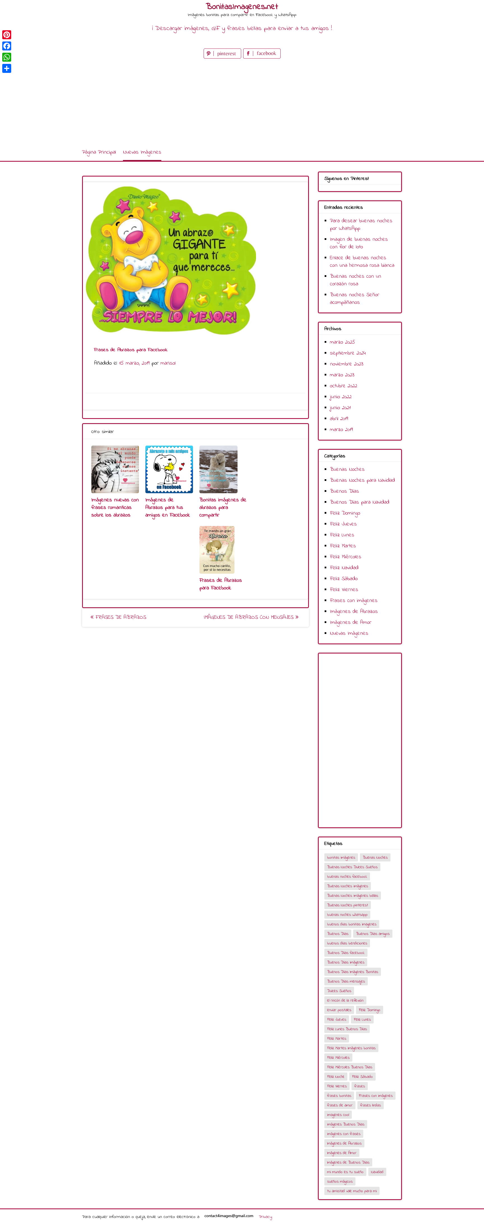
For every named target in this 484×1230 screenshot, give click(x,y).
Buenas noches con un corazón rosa (355, 280)
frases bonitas (339, 1096)
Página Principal (99, 152)
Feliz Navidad (344, 568)
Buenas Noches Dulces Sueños (352, 867)
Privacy (265, 1216)
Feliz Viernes (344, 590)
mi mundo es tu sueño (345, 1172)
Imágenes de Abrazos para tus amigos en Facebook (167, 507)
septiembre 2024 (348, 353)
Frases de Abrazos (120, 617)
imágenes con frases (343, 1134)
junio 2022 (341, 397)
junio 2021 (340, 408)
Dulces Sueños (339, 991)
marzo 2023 (342, 375)
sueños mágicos (340, 1182)
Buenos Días (344, 491)
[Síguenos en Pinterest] (223, 57)
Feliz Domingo (345, 513)
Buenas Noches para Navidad (362, 480)
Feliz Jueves (343, 524)
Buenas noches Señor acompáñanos (354, 298)
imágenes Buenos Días (345, 1124)
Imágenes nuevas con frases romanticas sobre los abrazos (115, 507)
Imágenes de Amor (350, 622)
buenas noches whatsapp (347, 915)
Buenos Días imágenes (345, 962)
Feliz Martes (343, 546)
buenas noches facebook (347, 877)
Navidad (377, 1172)
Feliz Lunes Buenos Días (347, 1029)
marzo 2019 (341, 430)
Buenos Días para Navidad (359, 502)
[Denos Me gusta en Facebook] (262, 57)
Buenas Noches (347, 469)
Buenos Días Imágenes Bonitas (352, 972)
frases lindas (370, 1105)
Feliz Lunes (342, 535)
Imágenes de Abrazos (354, 611)
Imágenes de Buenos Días (348, 1163)
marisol (168, 363)
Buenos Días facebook (346, 953)
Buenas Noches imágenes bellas (352, 896)
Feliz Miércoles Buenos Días (349, 1067)
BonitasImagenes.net (242, 7)
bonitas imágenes (341, 858)
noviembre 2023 (346, 364)
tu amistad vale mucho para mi (352, 1191)
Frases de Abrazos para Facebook (220, 584)
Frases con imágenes (354, 600)
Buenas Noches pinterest (347, 905)
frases (359, 1086)
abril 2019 (339, 419)
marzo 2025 (342, 342)
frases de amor (340, 1105)
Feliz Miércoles (345, 557)
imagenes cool (338, 1115)
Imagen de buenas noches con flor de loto (359, 243)
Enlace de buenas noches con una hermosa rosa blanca (362, 261)
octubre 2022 (343, 386)
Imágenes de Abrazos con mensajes (249, 617)
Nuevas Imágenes (142, 152)
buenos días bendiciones (347, 943)
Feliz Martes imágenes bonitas (351, 1048)
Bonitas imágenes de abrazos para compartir (222, 507)
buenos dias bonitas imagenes (351, 924)
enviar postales (339, 1010)
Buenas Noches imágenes (347, 886)
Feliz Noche (336, 1077)
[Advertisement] (242, 102)
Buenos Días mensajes (346, 982)
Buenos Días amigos (373, 934)
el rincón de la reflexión (345, 1001)
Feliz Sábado (344, 579)
